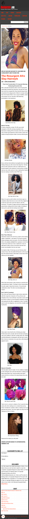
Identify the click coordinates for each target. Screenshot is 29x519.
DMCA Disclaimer (24, 516)
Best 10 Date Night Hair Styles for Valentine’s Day (12, 490)
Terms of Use (5, 510)
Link (2, 81)
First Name (4, 453)
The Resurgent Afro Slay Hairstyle (13, 77)
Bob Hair (10, 16)
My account (5, 499)
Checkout (10, 19)
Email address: (5, 456)
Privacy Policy (5, 501)
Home (2, 12)
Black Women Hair (21, 71)
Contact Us (5, 496)
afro (2, 442)
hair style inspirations (17, 442)
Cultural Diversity (5, 73)
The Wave (3, 19)
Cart (4, 492)
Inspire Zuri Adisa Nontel (10, 81)
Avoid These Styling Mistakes (10, 508)
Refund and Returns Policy (8, 503)
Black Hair (18, 12)
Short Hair (24, 16)
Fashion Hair (9, 442)
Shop (7, 12)
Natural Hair (17, 16)
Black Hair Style (13, 71)
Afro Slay (3, 71)
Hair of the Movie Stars (14, 73)
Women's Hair (6, 443)
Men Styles (3, 16)
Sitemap (12, 12)
